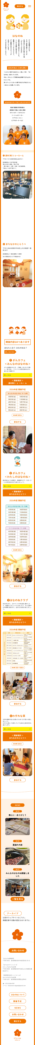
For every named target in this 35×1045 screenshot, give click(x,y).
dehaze (29, 6)
